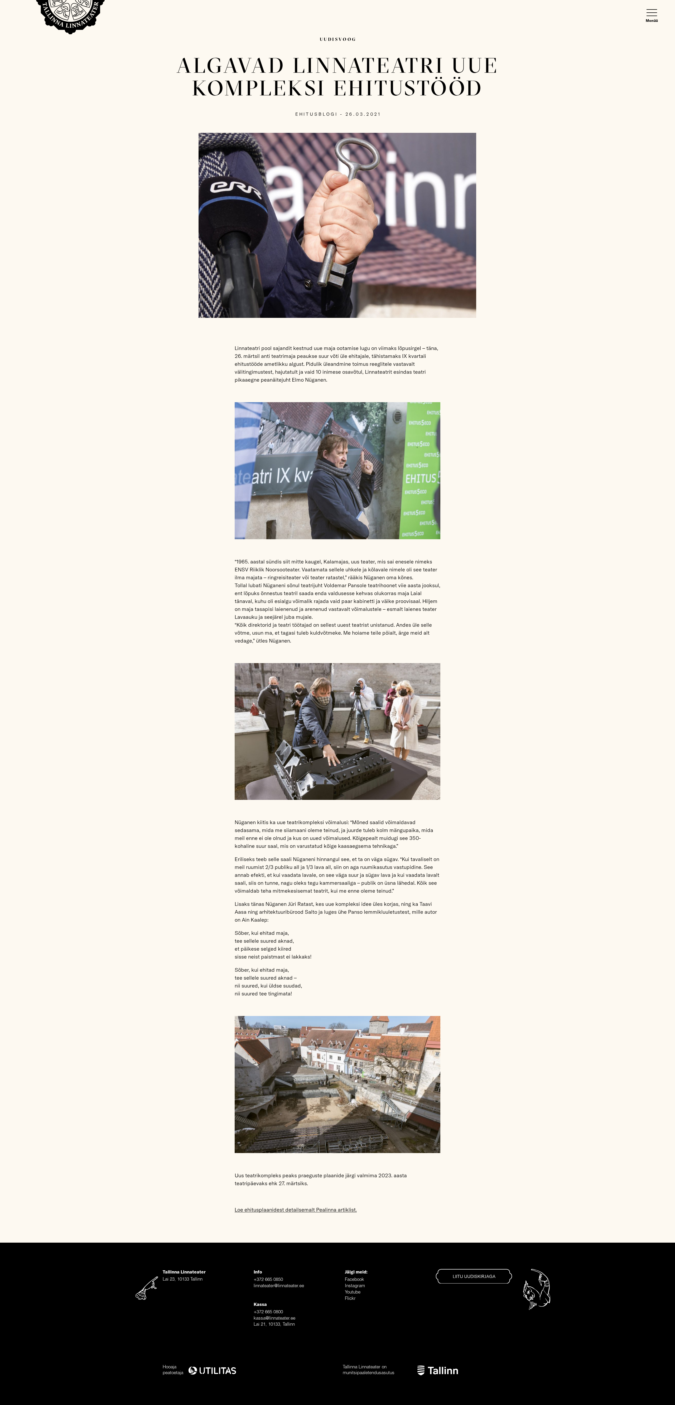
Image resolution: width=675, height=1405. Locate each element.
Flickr (350, 1298)
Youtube (352, 1292)
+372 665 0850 (268, 1279)
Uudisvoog (338, 39)
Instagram (355, 1285)
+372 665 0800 (268, 1311)
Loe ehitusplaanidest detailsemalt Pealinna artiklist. (296, 1209)
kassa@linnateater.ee (274, 1318)
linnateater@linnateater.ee (279, 1285)
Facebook (354, 1279)
